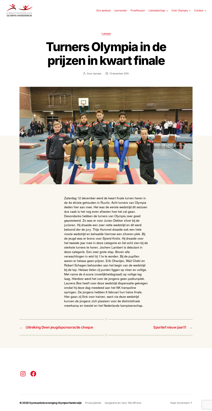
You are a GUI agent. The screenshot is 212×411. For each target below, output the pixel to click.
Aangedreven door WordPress (123, 402)
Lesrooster (120, 10)
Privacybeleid (93, 402)
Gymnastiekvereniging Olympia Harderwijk (55, 402)
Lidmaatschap (157, 10)
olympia (97, 73)
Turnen (106, 34)
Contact (198, 10)
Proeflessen (138, 10)
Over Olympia (179, 10)
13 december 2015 (119, 73)
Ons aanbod (103, 10)
